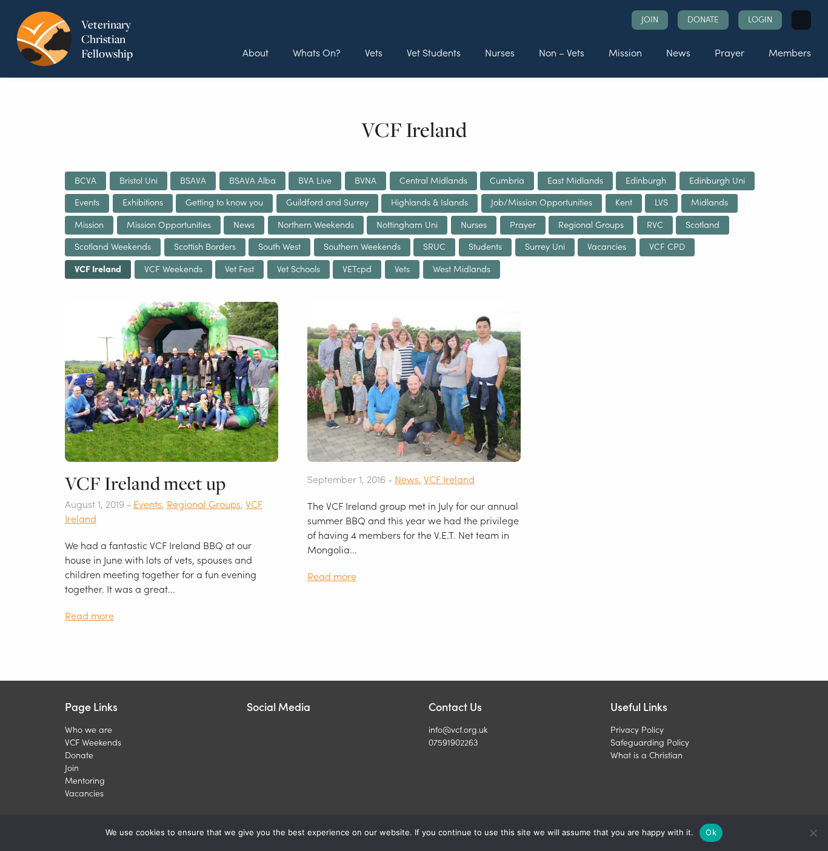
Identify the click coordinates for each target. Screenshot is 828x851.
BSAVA (193, 180)
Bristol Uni (138, 180)
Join (649, 19)
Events (87, 202)
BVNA (365, 180)
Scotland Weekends (113, 246)
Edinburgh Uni (717, 180)
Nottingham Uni (407, 224)
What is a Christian (646, 755)
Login (760, 19)
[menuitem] (255, 52)
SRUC (434, 246)
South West (279, 246)
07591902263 (453, 742)
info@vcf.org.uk (458, 729)
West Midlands (461, 268)
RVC (655, 224)
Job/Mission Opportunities (541, 202)
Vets (373, 52)
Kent (623, 202)
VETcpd (357, 268)
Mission (625, 52)
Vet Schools (298, 268)
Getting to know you (224, 202)
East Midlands (575, 180)
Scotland (702, 224)
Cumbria (507, 180)
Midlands (709, 202)
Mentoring (85, 780)
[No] (813, 833)
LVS (661, 202)
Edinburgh (646, 180)
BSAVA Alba (252, 180)
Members (790, 52)
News (678, 52)
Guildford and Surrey (327, 202)
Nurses (500, 52)
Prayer (729, 52)
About (255, 52)
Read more (89, 615)
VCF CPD (667, 246)
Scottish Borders (205, 246)
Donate (703, 19)
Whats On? (317, 52)
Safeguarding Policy (649, 742)
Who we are (88, 729)
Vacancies (606, 246)
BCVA (85, 180)
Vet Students (434, 52)
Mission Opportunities (169, 224)
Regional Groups (591, 224)
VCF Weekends (173, 268)
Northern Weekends (316, 224)
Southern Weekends (362, 246)
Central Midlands (433, 180)
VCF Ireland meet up (145, 483)
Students (485, 246)
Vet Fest (239, 268)
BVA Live (315, 180)
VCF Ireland (98, 268)
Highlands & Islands (429, 202)
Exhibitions (142, 202)
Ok (711, 832)
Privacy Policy (637, 729)
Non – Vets (561, 52)
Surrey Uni (545, 246)
